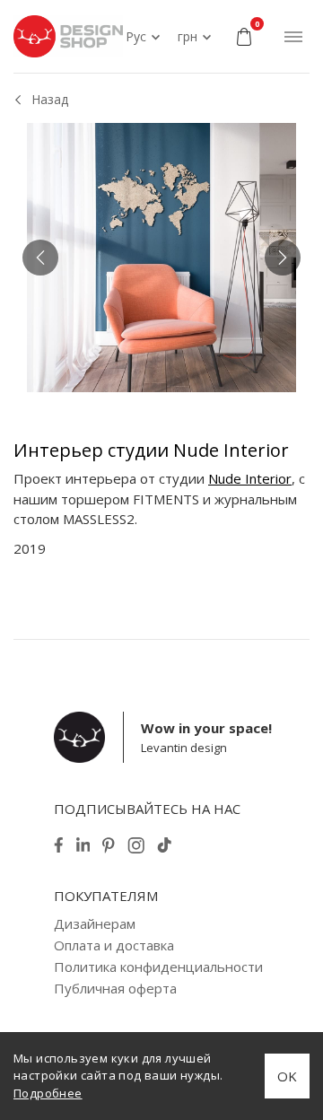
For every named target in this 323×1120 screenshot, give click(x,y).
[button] (40, 258)
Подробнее (48, 1093)
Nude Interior (250, 478)
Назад (49, 99)
